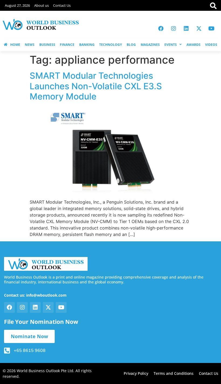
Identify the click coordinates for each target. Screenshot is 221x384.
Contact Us (62, 5)
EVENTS (170, 44)
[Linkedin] (186, 28)
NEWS (29, 44)
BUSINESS (47, 44)
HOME (15, 44)
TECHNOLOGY (110, 44)
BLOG (131, 44)
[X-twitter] (199, 28)
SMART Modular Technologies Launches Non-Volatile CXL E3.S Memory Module (96, 86)
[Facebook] (161, 28)
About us (41, 5)
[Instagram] (173, 28)
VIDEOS (211, 44)
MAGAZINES (150, 44)
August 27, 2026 (17, 5)
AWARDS (194, 44)
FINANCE (67, 44)
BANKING (87, 44)
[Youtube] (211, 28)
